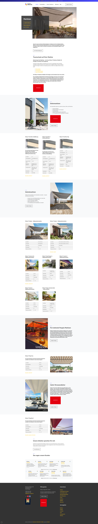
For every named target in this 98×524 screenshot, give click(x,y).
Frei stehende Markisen (39, 71)
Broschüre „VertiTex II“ (28, 175)
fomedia (48, 521)
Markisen (37, 4)
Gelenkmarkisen (38, 70)
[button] (1, 522)
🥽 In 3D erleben (26, 27)
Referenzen (57, 4)
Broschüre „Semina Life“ (29, 283)
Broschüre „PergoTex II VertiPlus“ (30, 435)
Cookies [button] (42, 521)
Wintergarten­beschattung (64, 494)
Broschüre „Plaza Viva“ (28, 372)
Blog (60, 4)
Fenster (61, 497)
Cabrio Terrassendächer (39, 72)
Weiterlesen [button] (40, 467)
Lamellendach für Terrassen (64, 491)
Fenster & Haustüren (50, 4)
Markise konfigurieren (27, 25)
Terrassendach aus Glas (63, 492)
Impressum (34, 521)
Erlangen (61, 509)
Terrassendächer (42, 4)
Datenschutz (39, 521)
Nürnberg (61, 515)
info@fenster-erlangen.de (29, 493)
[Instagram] (26, 496)
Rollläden (61, 500)
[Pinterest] (28, 496)
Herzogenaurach (62, 514)
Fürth (61, 512)
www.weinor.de (38, 87)
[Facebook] (30, 496)
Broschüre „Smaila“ (53, 251)
